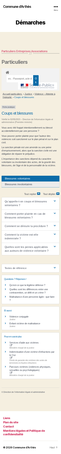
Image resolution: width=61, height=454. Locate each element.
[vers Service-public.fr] (37, 85)
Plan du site (10, 422)
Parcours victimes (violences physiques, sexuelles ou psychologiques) (30, 368)
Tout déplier (49, 194)
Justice (29, 94)
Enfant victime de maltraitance (24, 323)
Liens (6, 418)
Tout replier (30, 194)
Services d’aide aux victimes (24, 342)
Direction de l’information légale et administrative (24, 392)
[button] (30, 203)
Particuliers (9, 51)
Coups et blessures (24, 97)
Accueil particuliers (13, 94)
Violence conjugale (18, 316)
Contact (8, 426)
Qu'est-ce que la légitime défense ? (27, 285)
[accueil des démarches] (30, 71)
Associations (39, 51)
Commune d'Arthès (17, 6)
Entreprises (23, 51)
